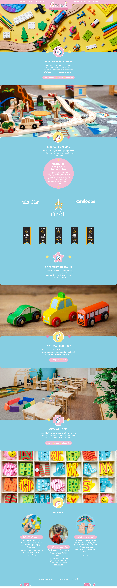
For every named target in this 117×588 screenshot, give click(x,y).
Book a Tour (88, 2)
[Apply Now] (87, 586)
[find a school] (27, 586)
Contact (95, 2)
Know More (31, 555)
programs (22, 2)
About (30, 2)
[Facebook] (94, 585)
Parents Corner (78, 2)
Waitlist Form (40, 2)
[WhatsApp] (21, 585)
